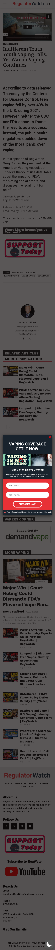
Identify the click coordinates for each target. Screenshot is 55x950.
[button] (49, 944)
